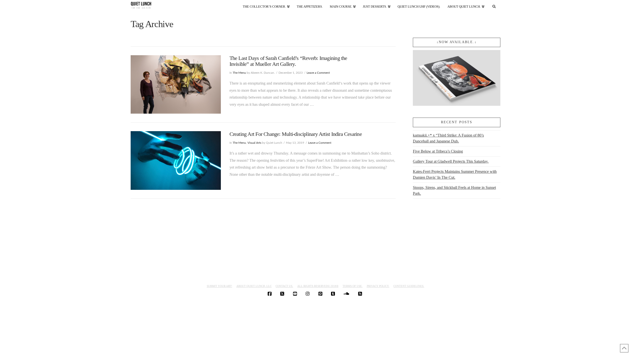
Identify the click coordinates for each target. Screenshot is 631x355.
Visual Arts (254, 142)
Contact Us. (284, 285)
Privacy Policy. (378, 285)
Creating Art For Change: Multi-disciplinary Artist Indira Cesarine (295, 134)
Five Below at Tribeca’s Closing (438, 151)
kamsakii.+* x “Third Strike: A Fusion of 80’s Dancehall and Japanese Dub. (448, 138)
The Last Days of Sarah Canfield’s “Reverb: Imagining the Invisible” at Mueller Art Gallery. (288, 61)
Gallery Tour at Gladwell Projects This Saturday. (451, 161)
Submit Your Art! (219, 285)
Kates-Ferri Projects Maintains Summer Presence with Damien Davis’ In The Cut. (455, 174)
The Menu (239, 72)
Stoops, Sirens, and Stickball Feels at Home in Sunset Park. (454, 190)
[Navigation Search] (494, 5)
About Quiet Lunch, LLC (254, 285)
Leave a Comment (318, 72)
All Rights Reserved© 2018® (317, 285)
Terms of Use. (353, 285)
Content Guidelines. (408, 285)
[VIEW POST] (176, 84)
